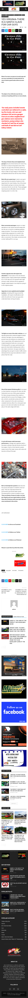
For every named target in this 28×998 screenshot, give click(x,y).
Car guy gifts (8, 570)
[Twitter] (6, 30)
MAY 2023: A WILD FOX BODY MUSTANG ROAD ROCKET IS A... (20, 822)
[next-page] (5, 647)
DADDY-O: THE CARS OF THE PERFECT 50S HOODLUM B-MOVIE (18, 622)
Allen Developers (17, 994)
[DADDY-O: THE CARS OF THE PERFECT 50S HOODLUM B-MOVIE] (5, 622)
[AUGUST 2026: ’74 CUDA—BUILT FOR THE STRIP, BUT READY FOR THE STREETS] (5, 629)
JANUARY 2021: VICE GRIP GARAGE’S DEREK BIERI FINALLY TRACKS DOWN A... (17, 896)
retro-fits (4, 572)
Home (2, 12)
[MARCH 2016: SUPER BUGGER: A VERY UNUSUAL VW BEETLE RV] (5, 904)
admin (4, 27)
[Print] (20, 30)
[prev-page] (2, 647)
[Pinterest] (9, 30)
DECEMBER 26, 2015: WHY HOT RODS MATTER (6, 591)
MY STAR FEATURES (10, 15)
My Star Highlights (18, 15)
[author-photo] (14, 607)
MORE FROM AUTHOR (19, 616)
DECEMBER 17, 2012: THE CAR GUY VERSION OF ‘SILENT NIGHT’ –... (18, 783)
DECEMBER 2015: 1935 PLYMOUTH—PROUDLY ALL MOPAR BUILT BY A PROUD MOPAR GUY (21, 592)
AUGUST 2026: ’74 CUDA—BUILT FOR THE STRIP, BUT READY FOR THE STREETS (17, 629)
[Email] (16, 30)
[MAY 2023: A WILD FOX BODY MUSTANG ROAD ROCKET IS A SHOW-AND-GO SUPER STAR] (21, 815)
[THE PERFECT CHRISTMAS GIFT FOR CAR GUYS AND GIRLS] (5, 791)
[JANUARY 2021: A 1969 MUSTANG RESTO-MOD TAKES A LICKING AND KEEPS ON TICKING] (7, 830)
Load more (13, 803)
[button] (2, 9)
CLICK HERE (4, 524)
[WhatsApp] (13, 30)
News (23, 15)
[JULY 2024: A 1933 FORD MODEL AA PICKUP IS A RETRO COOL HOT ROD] (5, 798)
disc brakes (14, 570)
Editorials (7, 12)
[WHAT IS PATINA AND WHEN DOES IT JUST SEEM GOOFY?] (5, 911)
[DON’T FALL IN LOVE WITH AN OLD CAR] (5, 885)
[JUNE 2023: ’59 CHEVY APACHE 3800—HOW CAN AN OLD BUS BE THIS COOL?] (5, 776)
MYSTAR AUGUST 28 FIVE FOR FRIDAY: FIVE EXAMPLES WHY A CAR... (17, 877)
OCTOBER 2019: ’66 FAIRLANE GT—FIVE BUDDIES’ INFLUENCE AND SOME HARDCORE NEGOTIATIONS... (20, 838)
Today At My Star (5, 16)
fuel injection (20, 570)
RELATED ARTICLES (7, 616)
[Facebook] (2, 30)
